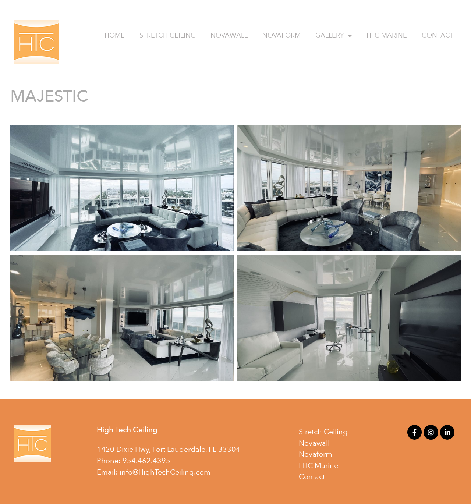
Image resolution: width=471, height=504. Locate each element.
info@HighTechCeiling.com (165, 472)
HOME (115, 35)
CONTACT (438, 35)
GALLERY (329, 35)
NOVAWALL (229, 35)
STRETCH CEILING (167, 35)
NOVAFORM (281, 35)
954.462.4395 (146, 461)
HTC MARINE (386, 35)
